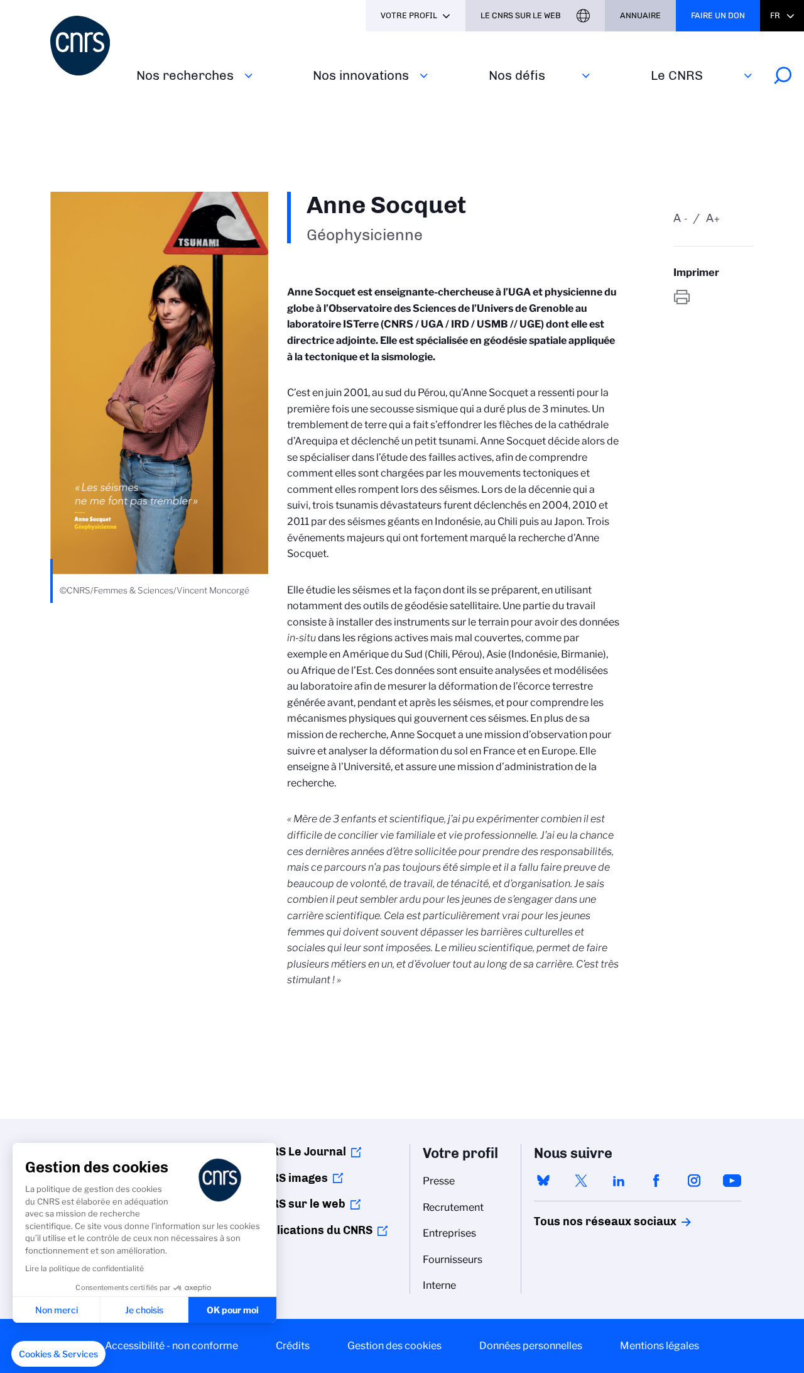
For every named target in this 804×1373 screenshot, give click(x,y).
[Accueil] (85, 45)
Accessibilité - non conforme (171, 1346)
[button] (58, 1354)
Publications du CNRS (314, 1230)
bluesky (543, 1180)
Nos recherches (185, 75)
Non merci (56, 1309)
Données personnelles (530, 1346)
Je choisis (144, 1309)
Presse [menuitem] (439, 1181)
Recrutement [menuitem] (453, 1207)
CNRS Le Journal (301, 1152)
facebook (656, 1180)
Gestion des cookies (394, 1346)
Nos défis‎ (517, 75)
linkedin (618, 1180)
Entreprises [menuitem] (449, 1233)
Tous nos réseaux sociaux (583, 1221)
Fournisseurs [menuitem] (452, 1259)
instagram (694, 1180)
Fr (775, 15)
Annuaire (640, 15)
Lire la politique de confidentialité (84, 1268)
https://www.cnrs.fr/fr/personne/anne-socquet (713, 297)
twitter (581, 1180)
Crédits (293, 1346)
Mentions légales (659, 1346)
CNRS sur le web (300, 1204)
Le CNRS (677, 75)
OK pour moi (233, 1309)
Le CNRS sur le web (521, 15)
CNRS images (292, 1178)
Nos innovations (361, 75)
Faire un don (718, 15)
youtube (731, 1180)
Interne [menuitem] (439, 1285)
